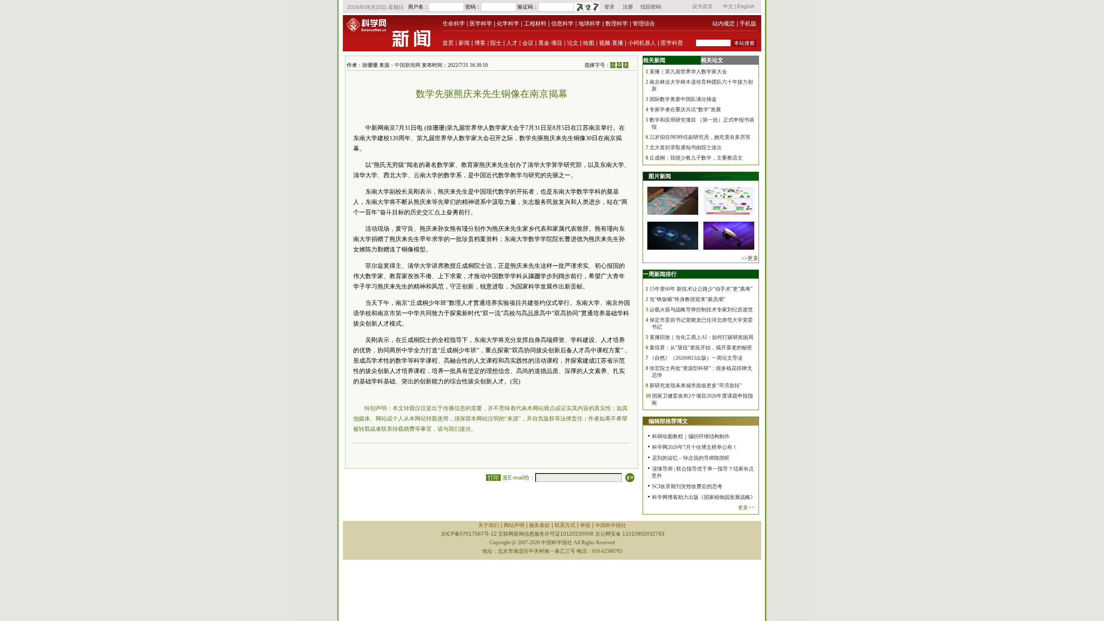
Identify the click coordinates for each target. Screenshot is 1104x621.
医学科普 (672, 43)
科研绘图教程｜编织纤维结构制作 (691, 436)
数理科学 (616, 23)
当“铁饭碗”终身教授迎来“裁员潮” (687, 299)
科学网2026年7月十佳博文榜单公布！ (694, 447)
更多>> (746, 508)
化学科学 (508, 23)
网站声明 (514, 525)
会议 (527, 43)
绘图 (588, 43)
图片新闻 (660, 176)
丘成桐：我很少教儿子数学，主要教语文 (696, 158)
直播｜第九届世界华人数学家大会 (688, 72)
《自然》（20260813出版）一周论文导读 (696, 358)
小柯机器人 (642, 43)
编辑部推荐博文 (668, 421)
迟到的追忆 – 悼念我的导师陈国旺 (691, 458)
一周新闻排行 (660, 274)
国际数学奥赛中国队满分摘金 (683, 99)
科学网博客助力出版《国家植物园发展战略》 (704, 497)
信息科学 (562, 23)
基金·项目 (550, 43)
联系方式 (565, 525)
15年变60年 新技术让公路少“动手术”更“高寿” (701, 289)
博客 (480, 43)
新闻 (464, 43)
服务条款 (539, 525)
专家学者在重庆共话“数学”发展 (685, 110)
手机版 (748, 23)
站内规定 (723, 23)
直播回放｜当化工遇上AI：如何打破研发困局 (701, 337)
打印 (493, 477)
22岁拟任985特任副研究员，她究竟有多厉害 (699, 137)
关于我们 (488, 525)
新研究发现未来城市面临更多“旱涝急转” (695, 386)
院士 (496, 43)
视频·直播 (611, 43)
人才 (512, 43)
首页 (448, 43)
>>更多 (750, 258)
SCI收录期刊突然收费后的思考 (687, 486)
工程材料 (535, 23)
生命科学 (453, 23)
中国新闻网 (407, 65)
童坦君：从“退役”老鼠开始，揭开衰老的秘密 (700, 348)
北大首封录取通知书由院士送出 (685, 147)
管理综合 (644, 23)
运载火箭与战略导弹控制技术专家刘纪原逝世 (701, 310)
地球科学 (589, 23)
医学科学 (481, 23)
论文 (572, 43)
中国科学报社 (610, 525)
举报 (585, 525)
